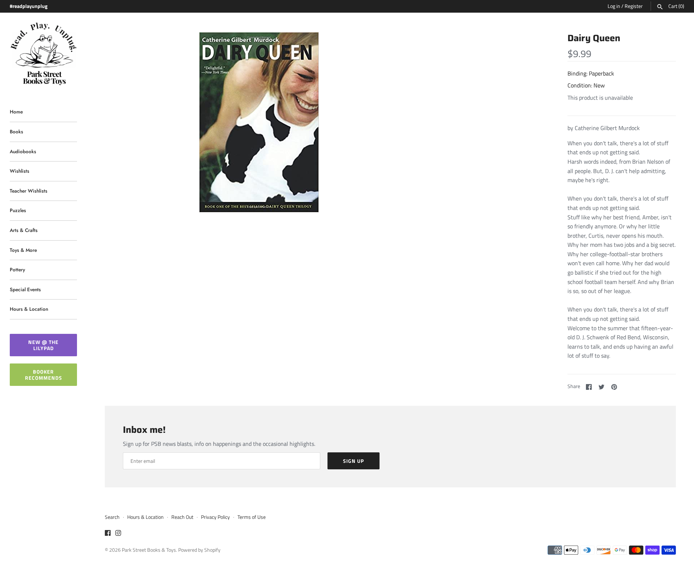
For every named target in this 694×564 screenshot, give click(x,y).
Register (634, 6)
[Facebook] (108, 534)
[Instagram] (118, 534)
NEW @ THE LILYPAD (43, 345)
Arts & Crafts (24, 230)
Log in (614, 6)
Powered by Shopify (199, 550)
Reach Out (182, 517)
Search (112, 517)
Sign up (353, 461)
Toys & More (23, 250)
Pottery (17, 269)
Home (16, 111)
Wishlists (19, 171)
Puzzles (18, 210)
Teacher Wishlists (28, 190)
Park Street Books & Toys (149, 550)
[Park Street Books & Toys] (43, 54)
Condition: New (586, 85)
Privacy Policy (215, 517)
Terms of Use (251, 517)
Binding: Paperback (590, 73)
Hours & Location (29, 309)
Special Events (25, 289)
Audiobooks (23, 151)
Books (16, 131)
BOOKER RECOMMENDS (43, 375)
